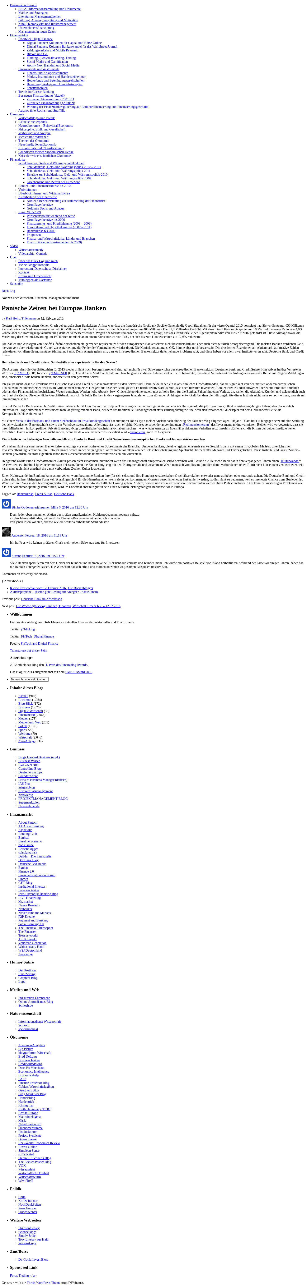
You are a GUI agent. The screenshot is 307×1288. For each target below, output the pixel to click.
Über (13, 257)
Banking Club (27, 834)
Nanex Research (29, 905)
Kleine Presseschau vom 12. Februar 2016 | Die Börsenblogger (51, 588)
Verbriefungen (27, 189)
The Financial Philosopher (35, 928)
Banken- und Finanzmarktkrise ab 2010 (44, 186)
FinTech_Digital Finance (37, 636)
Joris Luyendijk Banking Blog (38, 894)
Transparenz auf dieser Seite (28, 650)
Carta (21, 1197)
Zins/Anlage (26, 741)
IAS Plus (24, 783)
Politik (22, 726)
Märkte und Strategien (33, 12)
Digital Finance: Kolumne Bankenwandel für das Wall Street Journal (72, 46)
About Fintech (27, 822)
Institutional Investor (31, 886)
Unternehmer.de (28, 806)
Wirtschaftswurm (29, 1177)
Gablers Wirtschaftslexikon (36, 1086)
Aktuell (23, 696)
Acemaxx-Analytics (31, 1045)
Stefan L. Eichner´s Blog (34, 1158)
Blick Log (8, 291)
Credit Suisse (43, 494)
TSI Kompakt (27, 939)
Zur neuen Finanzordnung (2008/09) (51, 103)
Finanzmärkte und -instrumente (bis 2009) (54, 242)
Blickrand (24, 700)
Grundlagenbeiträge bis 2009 (46, 219)
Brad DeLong (27, 1056)
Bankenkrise (25, 494)
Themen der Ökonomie (33, 140)
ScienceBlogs (27, 1232)
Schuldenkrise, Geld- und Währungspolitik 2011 (58, 170)
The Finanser (27, 931)
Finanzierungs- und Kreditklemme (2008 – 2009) (59, 223)
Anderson (17, 535)
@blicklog (28, 629)
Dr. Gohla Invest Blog (33, 1259)
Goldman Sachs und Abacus (45, 208)
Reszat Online (27, 1147)
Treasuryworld (28, 935)
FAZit (22, 1079)
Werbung (24, 733)
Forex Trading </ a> (23, 1275)
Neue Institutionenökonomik (37, 144)
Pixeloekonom (27, 1131)
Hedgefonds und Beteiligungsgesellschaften (55, 80)
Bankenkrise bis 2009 (41, 231)
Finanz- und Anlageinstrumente (47, 73)
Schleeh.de (25, 1005)
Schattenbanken (37, 88)
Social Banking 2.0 (31, 924)
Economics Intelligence (33, 1071)
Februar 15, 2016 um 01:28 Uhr (43, 556)
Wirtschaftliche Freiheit (33, 1173)
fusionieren (137, 432)
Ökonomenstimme (30, 1128)
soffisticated (26, 1154)
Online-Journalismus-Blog (35, 1001)
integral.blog (26, 787)
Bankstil (23, 837)
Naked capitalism (29, 1124)
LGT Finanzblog (29, 898)
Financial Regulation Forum (36, 875)
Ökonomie (17, 114)
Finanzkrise (17, 159)
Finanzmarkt (26, 715)
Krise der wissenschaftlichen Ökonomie (44, 155)
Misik (22, 1120)
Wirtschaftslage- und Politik (36, 118)
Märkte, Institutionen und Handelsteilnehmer (56, 76)
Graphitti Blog (27, 978)
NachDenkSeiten (29, 1204)
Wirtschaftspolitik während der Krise (51, 216)
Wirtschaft (25, 737)
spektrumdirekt (28, 1029)
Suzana (16, 556)
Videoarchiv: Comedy (32, 253)
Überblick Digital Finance (35, 39)
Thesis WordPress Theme (43, 1282)
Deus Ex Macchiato (31, 1068)
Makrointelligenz (29, 1116)
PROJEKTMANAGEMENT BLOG (43, 798)
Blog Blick (25, 703)
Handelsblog (26, 1098)
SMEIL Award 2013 (78, 672)
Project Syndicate (29, 1135)
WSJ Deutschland (30, 950)
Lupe (21, 981)
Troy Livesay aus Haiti (33, 1239)
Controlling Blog (29, 768)
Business (24, 707)
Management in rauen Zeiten (37, 31)
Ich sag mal (25, 1105)
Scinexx (23, 1025)
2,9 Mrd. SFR (58, 373)
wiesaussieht (26, 1169)
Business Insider (29, 1060)
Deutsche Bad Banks (32, 864)
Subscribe (16, 283)
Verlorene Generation (32, 943)
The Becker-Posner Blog (34, 1162)
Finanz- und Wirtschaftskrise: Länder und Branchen (61, 238)
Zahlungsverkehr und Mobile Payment (52, 50)
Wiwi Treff (25, 1180)
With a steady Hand (31, 946)
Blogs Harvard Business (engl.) (39, 757)
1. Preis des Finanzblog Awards (66, 665)
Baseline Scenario (30, 841)
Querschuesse (27, 1139)
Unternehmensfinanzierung (36, 27)
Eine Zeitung (27, 974)
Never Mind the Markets (34, 913)
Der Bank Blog (28, 860)
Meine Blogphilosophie (33, 265)
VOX (22, 1165)
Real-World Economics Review (39, 1143)
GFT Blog (25, 882)
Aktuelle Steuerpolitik (32, 122)
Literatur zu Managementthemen (39, 16)
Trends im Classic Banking (36, 91)
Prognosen (34, 234)
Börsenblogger (28, 849)
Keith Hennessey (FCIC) (34, 1109)
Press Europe (27, 1208)
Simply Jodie (27, 1235)
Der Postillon (27, 970)
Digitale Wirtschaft (30, 711)
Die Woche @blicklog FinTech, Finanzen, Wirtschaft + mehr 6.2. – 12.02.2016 (68, 606)
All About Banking (31, 826)
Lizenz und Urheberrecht (34, 276)
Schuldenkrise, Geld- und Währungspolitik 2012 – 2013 (64, 167)
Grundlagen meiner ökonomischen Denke (46, 152)
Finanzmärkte (19, 35)
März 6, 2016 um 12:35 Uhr (69, 507)
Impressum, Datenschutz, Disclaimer (42, 268)
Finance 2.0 (26, 871)
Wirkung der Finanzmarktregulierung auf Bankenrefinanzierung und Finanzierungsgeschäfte (87, 107)
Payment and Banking (33, 920)
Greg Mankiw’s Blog (32, 1094)
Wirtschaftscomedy (30, 250)
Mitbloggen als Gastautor (35, 280)
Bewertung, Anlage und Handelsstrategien (54, 84)
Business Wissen (29, 761)
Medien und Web (29, 722)
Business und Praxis (23, 5)
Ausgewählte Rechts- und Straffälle (41, 110)
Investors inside (28, 890)
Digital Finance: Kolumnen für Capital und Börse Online (64, 43)
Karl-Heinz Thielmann (21, 318)
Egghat (23, 867)
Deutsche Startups (30, 772)
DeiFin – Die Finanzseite (34, 856)
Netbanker (25, 909)
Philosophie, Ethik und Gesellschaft (41, 129)
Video (14, 246)
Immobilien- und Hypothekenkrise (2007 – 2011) (59, 227)
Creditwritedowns (30, 1064)
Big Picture (25, 1049)
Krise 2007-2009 (29, 212)
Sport (21, 730)
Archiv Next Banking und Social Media (53, 65)
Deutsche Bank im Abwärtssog (41, 599)
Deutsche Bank (64, 494)
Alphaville (25, 830)
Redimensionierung (196, 424)
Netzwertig (25, 795)
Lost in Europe (28, 1113)
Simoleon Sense (28, 1150)
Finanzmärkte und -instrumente (38, 69)
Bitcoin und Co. (37, 54)
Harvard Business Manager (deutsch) (42, 780)
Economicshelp (28, 1075)
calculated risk (27, 852)
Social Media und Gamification (47, 61)
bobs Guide (26, 845)
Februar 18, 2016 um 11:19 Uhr (46, 535)
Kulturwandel (290, 461)
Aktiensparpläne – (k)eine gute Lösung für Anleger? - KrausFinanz (54, 592)
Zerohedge (25, 954)
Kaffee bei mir (27, 1200)
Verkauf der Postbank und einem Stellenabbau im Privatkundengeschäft (63, 421)
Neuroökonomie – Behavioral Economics (45, 125)
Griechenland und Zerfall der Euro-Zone (53, 182)
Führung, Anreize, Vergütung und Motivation (48, 20)
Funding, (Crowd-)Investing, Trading (51, 58)
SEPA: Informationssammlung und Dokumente (49, 9)
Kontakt (23, 272)
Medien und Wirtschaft (33, 137)
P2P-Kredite (26, 916)
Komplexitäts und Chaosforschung (41, 148)
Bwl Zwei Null (28, 765)
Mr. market (25, 901)
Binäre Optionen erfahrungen (31, 507)
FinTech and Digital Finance (39, 643)
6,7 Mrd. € (21, 373)
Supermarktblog (28, 802)
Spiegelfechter (27, 1212)
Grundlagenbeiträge (40, 204)
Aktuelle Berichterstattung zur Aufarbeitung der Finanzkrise (66, 201)
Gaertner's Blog (28, 1090)
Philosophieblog (29, 1228)
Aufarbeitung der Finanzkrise (37, 197)
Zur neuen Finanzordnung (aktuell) (41, 95)
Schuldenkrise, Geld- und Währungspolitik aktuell (51, 163)
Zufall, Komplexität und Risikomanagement (47, 24)
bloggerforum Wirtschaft (34, 1052)
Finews (23, 879)
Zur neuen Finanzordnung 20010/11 (50, 99)
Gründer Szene (28, 776)
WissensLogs (27, 1243)
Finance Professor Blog (33, 1083)
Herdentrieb (26, 1101)
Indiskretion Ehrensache (34, 998)
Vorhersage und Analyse (34, 133)
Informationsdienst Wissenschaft (39, 1021)
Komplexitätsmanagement (35, 791)
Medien (23, 718)
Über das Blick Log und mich (38, 261)
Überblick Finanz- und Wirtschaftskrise (44, 193)
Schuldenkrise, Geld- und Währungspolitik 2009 (59, 178)
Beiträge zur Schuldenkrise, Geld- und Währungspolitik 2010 (67, 174)
